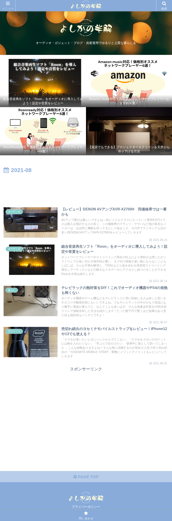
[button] (159, 416)
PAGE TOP (88, 477)
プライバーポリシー (86, 507)
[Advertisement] (86, 187)
